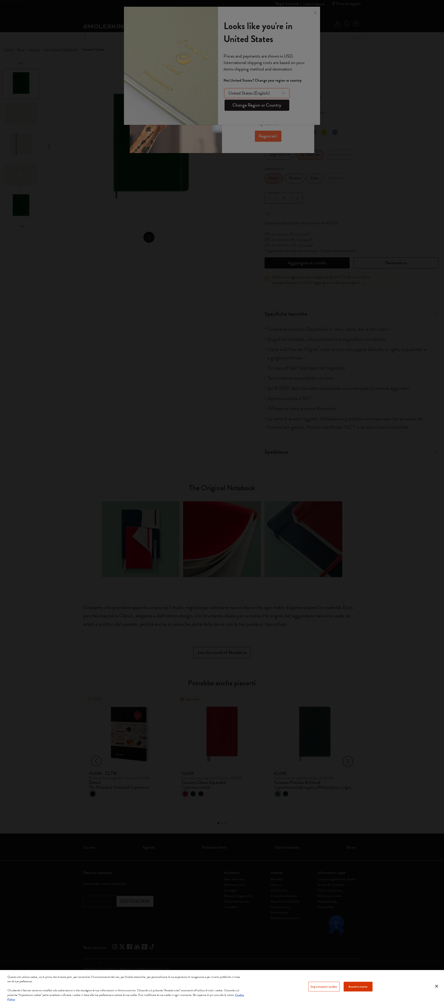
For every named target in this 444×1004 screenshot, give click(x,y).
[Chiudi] (437, 986)
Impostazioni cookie (324, 986)
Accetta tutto (358, 986)
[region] (222, 987)
